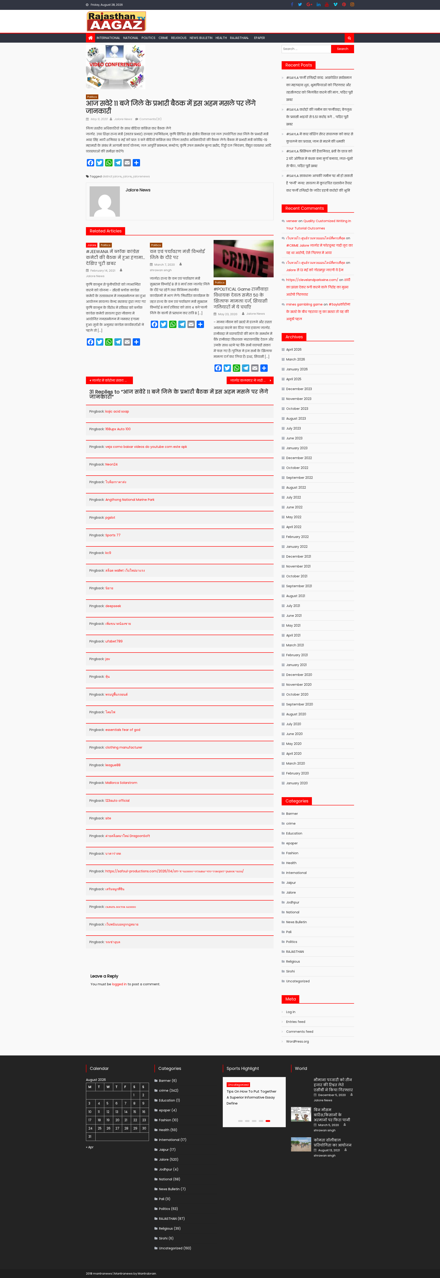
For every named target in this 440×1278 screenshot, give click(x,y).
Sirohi (290, 971)
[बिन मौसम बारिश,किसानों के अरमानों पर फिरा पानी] (301, 1114)
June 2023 (294, 438)
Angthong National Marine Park (129, 499)
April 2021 (293, 635)
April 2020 (294, 753)
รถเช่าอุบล (112, 942)
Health (221, 38)
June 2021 (294, 615)
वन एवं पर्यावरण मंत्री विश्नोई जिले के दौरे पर (177, 254)
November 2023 (298, 399)
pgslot (110, 517)
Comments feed (299, 1031)
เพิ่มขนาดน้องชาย (118, 623)
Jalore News (123, 119)
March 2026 (295, 359)
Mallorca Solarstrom (121, 782)
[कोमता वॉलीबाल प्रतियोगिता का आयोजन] (301, 1144)
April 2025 (293, 379)
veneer (291, 221)
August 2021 (295, 596)
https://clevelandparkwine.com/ (312, 280)
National (130, 38)
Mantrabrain (147, 1273)
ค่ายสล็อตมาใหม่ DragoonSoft (127, 836)
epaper (292, 843)
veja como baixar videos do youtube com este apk (146, 446)
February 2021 (297, 655)
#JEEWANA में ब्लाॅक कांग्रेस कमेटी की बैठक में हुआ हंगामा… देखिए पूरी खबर (115, 257)
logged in (119, 984)
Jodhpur (292, 902)
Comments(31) (150, 119)
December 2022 (299, 458)
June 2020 (294, 734)
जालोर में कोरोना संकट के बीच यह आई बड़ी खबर (112, 380)
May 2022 (293, 517)
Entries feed (295, 1021)
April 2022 (293, 527)
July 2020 (293, 724)
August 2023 (296, 418)
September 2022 (299, 477)
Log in (290, 1012)
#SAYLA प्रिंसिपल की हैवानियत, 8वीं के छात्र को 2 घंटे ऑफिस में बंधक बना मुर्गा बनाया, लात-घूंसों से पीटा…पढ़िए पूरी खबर (319, 158)
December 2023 (299, 389)
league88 (113, 765)
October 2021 (296, 576)
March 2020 (295, 763)
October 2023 (297, 408)
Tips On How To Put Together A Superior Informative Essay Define (254, 1097)
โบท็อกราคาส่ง (115, 482)
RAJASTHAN (239, 38)
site (108, 818)
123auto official (117, 800)
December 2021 (298, 556)
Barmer (292, 813)
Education (294, 833)
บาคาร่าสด (113, 853)
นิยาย (109, 588)
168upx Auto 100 (118, 429)
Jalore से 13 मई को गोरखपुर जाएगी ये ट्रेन (314, 270)
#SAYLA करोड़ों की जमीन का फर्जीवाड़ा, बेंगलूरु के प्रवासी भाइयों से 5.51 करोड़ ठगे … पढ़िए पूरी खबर (319, 117)
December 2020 (299, 674)
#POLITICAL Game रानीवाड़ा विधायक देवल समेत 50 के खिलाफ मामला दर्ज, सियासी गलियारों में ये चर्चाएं (241, 298)
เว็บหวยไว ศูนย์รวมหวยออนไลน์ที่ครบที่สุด (315, 238)
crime (163, 38)
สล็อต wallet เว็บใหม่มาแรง (125, 570)
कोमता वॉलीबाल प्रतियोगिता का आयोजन (333, 1143)
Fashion (292, 853)
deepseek (113, 606)
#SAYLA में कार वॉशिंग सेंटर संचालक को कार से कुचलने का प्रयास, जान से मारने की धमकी (319, 138)
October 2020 (297, 694)
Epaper (259, 38)
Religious (179, 38)
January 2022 (297, 546)
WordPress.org (297, 1041)
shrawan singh (161, 270)
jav (107, 659)
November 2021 (298, 566)
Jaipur (291, 882)
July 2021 (293, 605)
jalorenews (141, 176)
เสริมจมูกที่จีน (114, 889)
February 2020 (297, 773)
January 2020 (297, 783)
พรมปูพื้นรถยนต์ (116, 694)
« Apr (90, 1147)
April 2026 (294, 349)
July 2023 (293, 428)
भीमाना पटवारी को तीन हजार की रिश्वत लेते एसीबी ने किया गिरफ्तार (333, 1084)
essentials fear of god (122, 729)
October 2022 (297, 467)
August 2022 (296, 487)
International (108, 38)
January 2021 (296, 665)
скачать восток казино (120, 906)
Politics (148, 38)
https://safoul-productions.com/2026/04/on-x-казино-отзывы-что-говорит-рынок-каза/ (174, 871)
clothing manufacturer (123, 747)
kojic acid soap (117, 411)
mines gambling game (304, 304)
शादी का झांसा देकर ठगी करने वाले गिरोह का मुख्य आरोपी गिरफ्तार (318, 287)
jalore (127, 176)
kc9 (108, 553)
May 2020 (294, 743)
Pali (289, 932)
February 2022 (297, 536)
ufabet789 (114, 641)
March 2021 (295, 645)
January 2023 (297, 448)
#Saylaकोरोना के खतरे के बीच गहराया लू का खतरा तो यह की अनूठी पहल (318, 311)
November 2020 (299, 684)
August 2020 (296, 714)
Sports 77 (113, 535)
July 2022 (293, 497)
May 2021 (293, 625)
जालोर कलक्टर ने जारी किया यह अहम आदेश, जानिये (252, 380)
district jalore (112, 176)
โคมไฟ (110, 712)
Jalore (91, 245)
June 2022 (294, 507)
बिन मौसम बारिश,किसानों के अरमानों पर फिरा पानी (332, 1114)
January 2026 (297, 369)
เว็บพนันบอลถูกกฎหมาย (121, 924)
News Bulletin (201, 38)
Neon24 (111, 464)
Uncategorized (298, 981)
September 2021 (299, 586)
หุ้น (107, 676)
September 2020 (299, 704)
